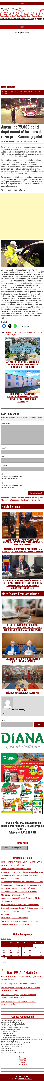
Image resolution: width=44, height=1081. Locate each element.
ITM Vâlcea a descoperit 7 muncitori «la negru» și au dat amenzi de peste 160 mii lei (22, 550)
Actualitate (11, 87)
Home (4, 87)
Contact (22, 1063)
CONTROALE (18, 332)
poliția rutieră (15, 334)
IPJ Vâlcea (28, 332)
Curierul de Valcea (15, 141)
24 (4, 955)
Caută (3, 721)
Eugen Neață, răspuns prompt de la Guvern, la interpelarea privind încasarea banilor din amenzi (22, 542)
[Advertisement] (22, 61)
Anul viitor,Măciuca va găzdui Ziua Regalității (22, 691)
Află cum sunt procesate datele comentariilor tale (20, 500)
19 (18, 953)
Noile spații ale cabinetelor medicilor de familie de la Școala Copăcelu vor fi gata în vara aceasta (22, 398)
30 (41, 955)
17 (4, 953)
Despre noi (22, 1057)
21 (30, 953)
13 (24, 950)
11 (11, 950)
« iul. (3, 962)
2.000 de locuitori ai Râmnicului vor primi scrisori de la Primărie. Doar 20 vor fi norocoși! (22, 364)
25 (11, 955)
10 (4, 950)
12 (18, 950)
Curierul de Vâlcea (25, 1079)
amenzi (9, 332)
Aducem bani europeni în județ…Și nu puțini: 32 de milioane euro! (23, 660)
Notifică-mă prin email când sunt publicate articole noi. (11, 486)
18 (11, 953)
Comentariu (5, 424)
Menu (22, 3)
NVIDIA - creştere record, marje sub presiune (18, 983)
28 (30, 955)
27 (24, 955)
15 (35, 950)
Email (3, 457)
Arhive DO (22, 1061)
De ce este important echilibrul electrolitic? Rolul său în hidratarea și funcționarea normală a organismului (22, 627)
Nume (3, 448)
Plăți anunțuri (23, 1064)
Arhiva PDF (22, 1059)
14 (30, 950)
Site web (4, 465)
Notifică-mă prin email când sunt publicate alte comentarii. (11, 477)
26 (18, 955)
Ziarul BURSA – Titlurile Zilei (22, 972)
